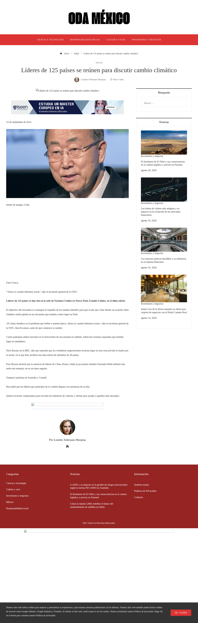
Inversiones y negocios (152, 156)
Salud (99, 63)
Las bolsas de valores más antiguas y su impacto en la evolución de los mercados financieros (160, 211)
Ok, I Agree (180, 612)
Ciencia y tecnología (16, 483)
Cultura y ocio (13, 489)
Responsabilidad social (17, 508)
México (10, 502)
